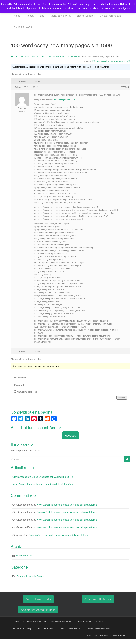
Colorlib (99, 635)
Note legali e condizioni (62, 621)
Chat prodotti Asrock (97, 599)
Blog (41, 15)
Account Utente (84, 621)
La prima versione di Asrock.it (100, 628)
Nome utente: (20, 377)
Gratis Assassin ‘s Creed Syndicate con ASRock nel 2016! (42, 476)
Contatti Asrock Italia (110, 15)
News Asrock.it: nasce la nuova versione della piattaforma (42, 484)
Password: (19, 384)
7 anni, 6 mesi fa (88, 66)
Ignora (126, 8)
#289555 (125, 87)
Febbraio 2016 (24, 555)
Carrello (100, 621)
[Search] (127, 459)
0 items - (23, 26)
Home (16, 15)
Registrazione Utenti (60, 15)
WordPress (120, 635)
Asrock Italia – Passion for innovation (27, 56)
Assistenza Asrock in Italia (38, 609)
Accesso (121, 397)
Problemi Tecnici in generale (66, 56)
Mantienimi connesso (27, 391)
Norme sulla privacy (22, 628)
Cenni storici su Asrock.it (71, 628)
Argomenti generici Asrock (30, 576)
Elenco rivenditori (85, 15)
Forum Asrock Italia (38, 599)
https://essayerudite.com (64, 99)
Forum (48, 56)
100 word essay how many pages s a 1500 (111, 60)
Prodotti (29, 15)
